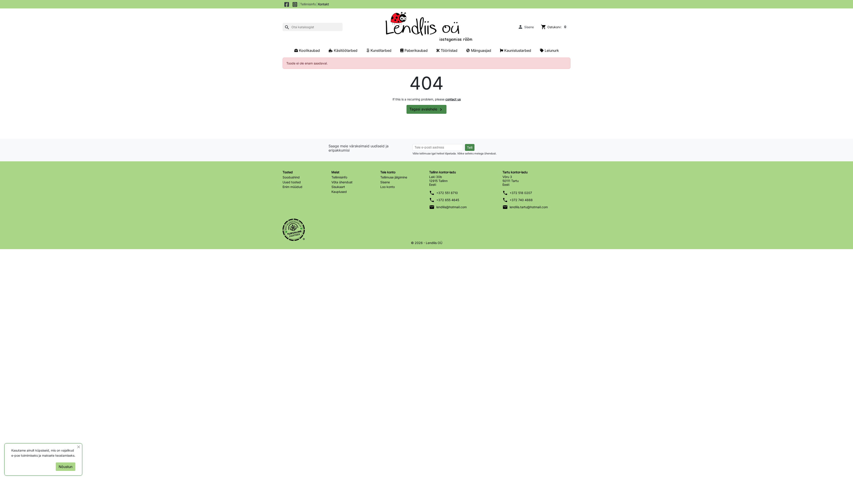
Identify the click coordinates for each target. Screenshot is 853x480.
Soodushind (291, 177)
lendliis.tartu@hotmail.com (529, 207)
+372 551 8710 (447, 193)
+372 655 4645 (447, 200)
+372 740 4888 (521, 200)
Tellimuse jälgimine (393, 177)
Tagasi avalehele (426, 109)
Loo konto (387, 187)
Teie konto (387, 172)
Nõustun (65, 466)
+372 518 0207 (521, 193)
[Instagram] (295, 4)
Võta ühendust (342, 182)
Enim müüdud (292, 187)
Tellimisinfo (308, 4)
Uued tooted (292, 182)
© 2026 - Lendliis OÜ (426, 243)
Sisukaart (338, 187)
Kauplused (339, 192)
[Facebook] (286, 4)
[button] (525, 27)
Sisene (385, 182)
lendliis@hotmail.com (451, 207)
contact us (453, 99)
